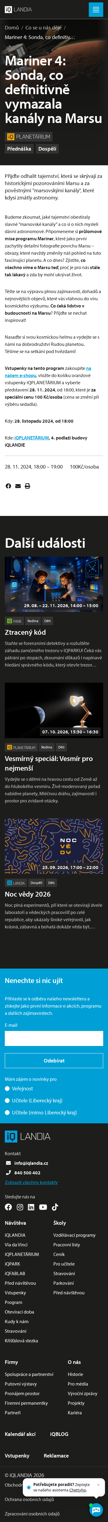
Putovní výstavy (21, 1384)
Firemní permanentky (26, 1403)
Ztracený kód (25, 632)
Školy (59, 1222)
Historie (75, 1374)
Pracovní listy (66, 1245)
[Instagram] (20, 1207)
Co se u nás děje (44, 27)
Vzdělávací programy (74, 1235)
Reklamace (56, 1455)
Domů (12, 27)
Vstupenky (15, 1293)
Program (13, 1302)
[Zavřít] (98, 1485)
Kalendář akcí (20, 1434)
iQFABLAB (15, 1273)
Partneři (13, 1413)
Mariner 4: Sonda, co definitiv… (40, 37)
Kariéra (75, 1413)
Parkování (63, 1283)
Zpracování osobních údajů (32, 1514)
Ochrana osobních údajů (29, 1499)
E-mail (11, 1025)
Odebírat (54, 1060)
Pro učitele (64, 1264)
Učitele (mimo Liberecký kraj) (44, 1112)
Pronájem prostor (22, 1393)
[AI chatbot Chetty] (96, 1510)
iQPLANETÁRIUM (31, 438)
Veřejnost (22, 1088)
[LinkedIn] (31, 1207)
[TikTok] (55, 1207)
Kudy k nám (16, 1321)
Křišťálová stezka (21, 1341)
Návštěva (15, 1222)
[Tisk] (27, 486)
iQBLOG (59, 1434)
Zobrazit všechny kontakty (31, 1182)
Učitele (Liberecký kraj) (37, 1100)
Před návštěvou (20, 1283)
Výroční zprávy (83, 1393)
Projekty (76, 1403)
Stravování (15, 1331)
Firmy (11, 1362)
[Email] (18, 486)
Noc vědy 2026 (28, 893)
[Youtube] (43, 1207)
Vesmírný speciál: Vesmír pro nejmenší (49, 763)
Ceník (59, 1254)
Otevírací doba (19, 1312)
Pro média (78, 1384)
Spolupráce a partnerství (29, 1374)
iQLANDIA (15, 1235)
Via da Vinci (16, 1245)
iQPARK (12, 1264)
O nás (74, 1362)
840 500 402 (27, 1173)
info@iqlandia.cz (31, 1163)
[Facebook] (8, 486)
